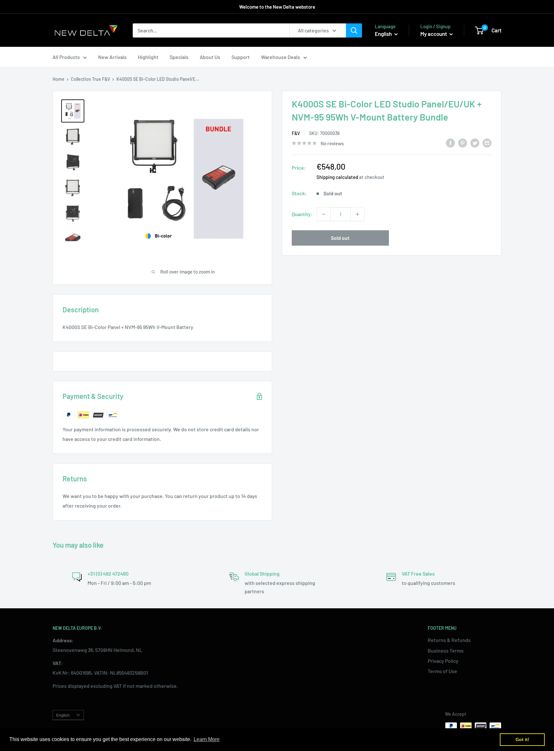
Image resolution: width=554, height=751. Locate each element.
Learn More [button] (207, 739)
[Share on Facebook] (450, 143)
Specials (179, 57)
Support (240, 57)
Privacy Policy (443, 661)
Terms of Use (442, 671)
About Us (210, 57)
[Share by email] (487, 143)
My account (434, 33)
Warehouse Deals (280, 57)
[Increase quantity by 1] (357, 214)
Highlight (148, 57)
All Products (66, 57)
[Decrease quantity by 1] (323, 214)
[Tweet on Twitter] (474, 143)
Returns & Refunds (449, 640)
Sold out (340, 238)
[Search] (354, 30)
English (63, 715)
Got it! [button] (522, 739)
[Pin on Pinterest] (462, 143)
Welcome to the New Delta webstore (277, 7)
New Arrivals (112, 57)
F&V (106, 79)
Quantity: (302, 214)
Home (58, 79)
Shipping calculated (337, 177)
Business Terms (446, 650)
